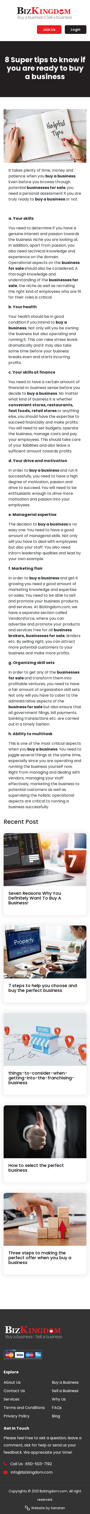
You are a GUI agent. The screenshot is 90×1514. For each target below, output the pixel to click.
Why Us (59, 1399)
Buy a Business (65, 1382)
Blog (56, 1416)
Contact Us (14, 1391)
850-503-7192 (38, 1464)
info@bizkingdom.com (32, 1472)
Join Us (49, 29)
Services (11, 1399)
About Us (12, 1382)
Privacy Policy (17, 1416)
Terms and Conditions (24, 1407)
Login (75, 29)
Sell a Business (65, 1391)
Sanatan (58, 1508)
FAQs (57, 1407)
